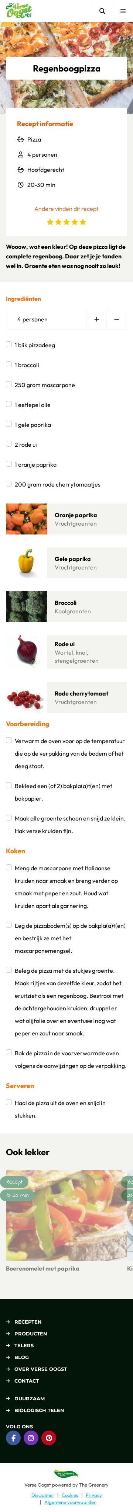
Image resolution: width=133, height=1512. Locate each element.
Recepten (28, 1322)
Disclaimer (42, 1495)
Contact (26, 1381)
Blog (21, 1357)
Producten (30, 1334)
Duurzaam (29, 1398)
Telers (24, 1345)
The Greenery (94, 1485)
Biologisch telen (39, 1410)
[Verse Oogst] (19, 11)
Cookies (70, 1495)
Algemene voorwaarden (70, 1502)
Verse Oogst (37, 1485)
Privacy (94, 1495)
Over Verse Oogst (40, 1369)
